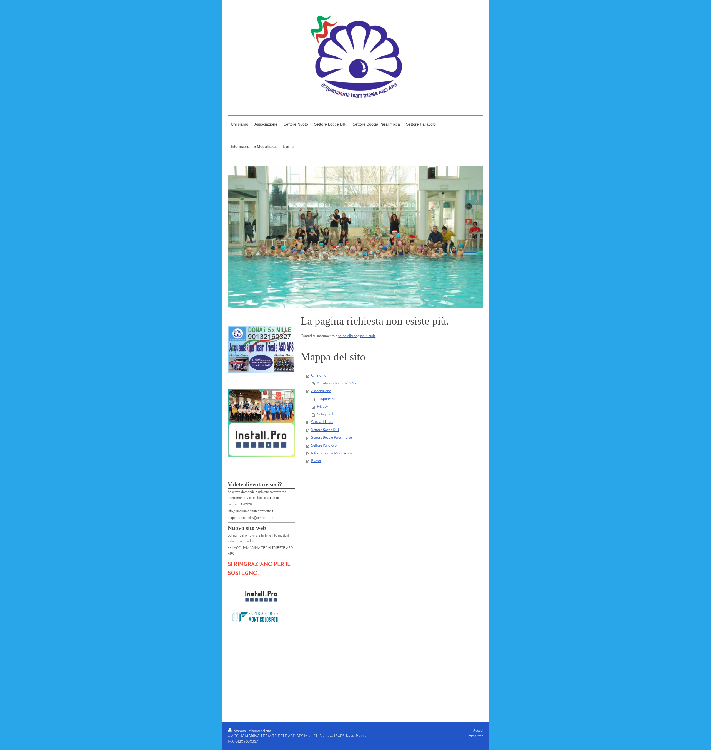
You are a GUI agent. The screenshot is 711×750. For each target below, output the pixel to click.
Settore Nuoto (322, 422)
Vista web (476, 736)
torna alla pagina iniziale (356, 336)
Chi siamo (318, 375)
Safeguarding (327, 414)
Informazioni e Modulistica (331, 453)
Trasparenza (326, 399)
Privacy (322, 407)
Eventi (316, 461)
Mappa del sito (259, 731)
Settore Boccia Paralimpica (331, 438)
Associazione (321, 391)
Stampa (240, 731)
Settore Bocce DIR (325, 430)
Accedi (478, 731)
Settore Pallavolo (324, 445)
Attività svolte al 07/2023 (336, 383)
